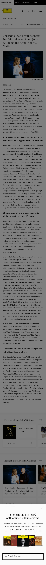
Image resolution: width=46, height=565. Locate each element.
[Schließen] (41, 508)
